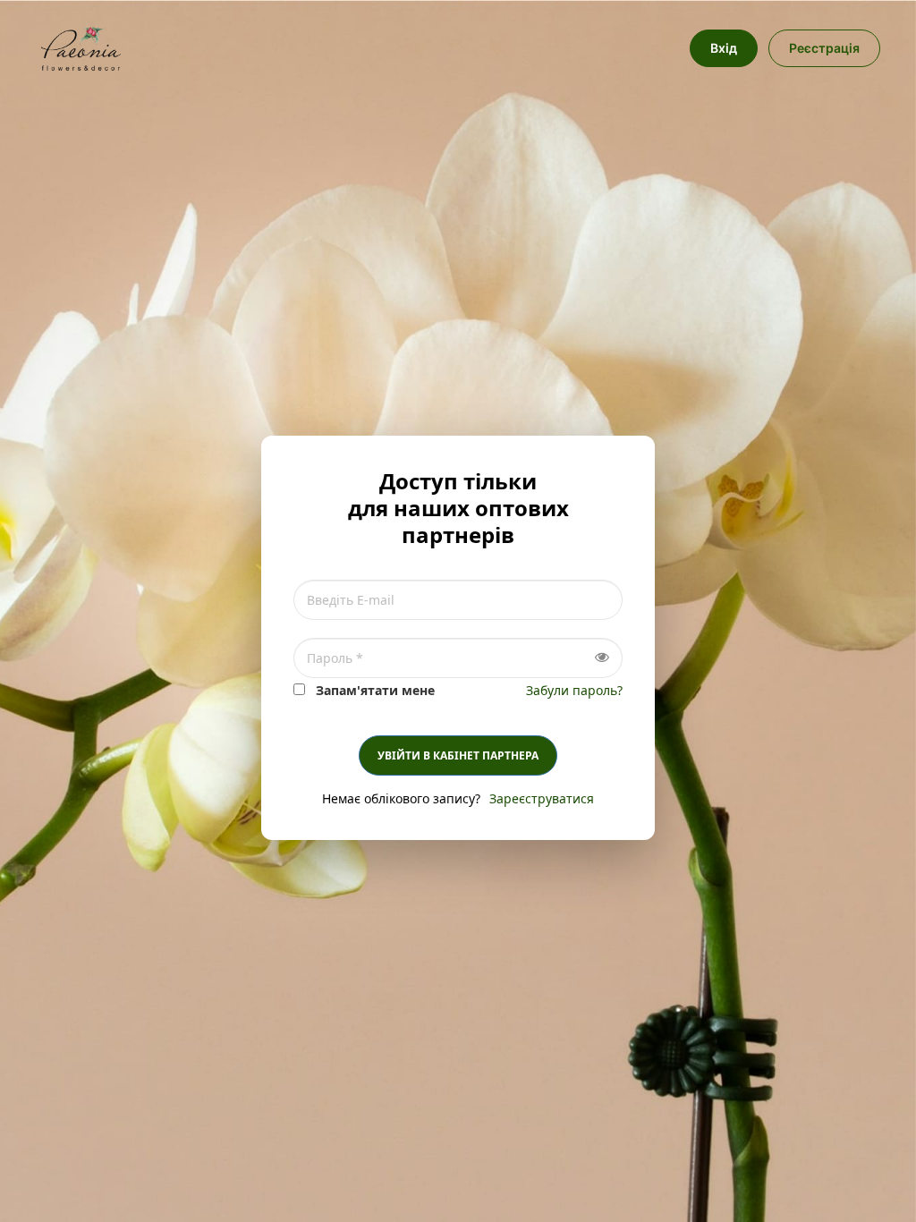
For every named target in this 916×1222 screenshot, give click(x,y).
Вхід (723, 47)
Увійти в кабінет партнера (458, 755)
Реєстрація (824, 47)
